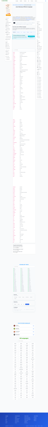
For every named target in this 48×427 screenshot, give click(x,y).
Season (15, 274)
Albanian (14, 52)
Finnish (14, 91)
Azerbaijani (14, 60)
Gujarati (14, 102)
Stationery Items (39, 49)
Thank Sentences (39, 97)
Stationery (15, 286)
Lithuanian (14, 150)
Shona (13, 201)
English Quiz (25, 421)
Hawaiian (14, 106)
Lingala (13, 149)
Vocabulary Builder (17, 419)
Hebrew (14, 107)
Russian (14, 192)
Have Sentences (39, 80)
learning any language (27, 17)
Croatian (14, 79)
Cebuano (15, 350)
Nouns (38, 72)
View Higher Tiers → (31, 37)
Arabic (27, 343)
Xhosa (21, 397)
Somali (13, 208)
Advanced (8, 54)
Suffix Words (39, 64)
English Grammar (8, 32)
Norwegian (14, 169)
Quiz (7, 42)
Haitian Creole (14, 103)
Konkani (14, 138)
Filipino (21, 355)
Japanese (14, 130)
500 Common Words (9, 36)
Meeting (29, 280)
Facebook (35, 417)
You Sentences (39, 96)
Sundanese (14, 212)
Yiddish (14, 239)
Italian (32, 364)
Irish (13, 127)
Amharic (14, 53)
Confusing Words (39, 67)
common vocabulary (18, 17)
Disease (39, 36)
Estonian (14, 87)
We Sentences (39, 93)
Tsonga (14, 224)
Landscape (22, 286)
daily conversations (17, 18)
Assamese (14, 57)
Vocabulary (15, 298)
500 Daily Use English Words (27, 418)
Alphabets (16, 417)
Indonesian (14, 126)
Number (22, 275)
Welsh (15, 397)
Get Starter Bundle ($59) (31, 36)
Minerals (22, 281)
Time (21, 269)
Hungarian (21, 362)
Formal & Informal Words (39, 69)
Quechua (14, 189)
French (32, 355)
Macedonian (14, 154)
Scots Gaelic (14, 196)
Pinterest (35, 420)
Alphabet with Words (9, 22)
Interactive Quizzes (17, 421)
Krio (13, 141)
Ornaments (30, 286)
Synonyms (15, 304)
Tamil (26, 390)
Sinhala (14, 204)
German (14, 98)
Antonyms (19, 304)
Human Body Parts (40, 30)
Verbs (21, 304)
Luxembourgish (14, 153)
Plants (14, 275)
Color (38, 52)
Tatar (13, 219)
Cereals (15, 280)
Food (29, 269)
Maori (15, 376)
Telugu (13, 220)
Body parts (15, 287)
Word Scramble (8, 28)
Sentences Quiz (8, 48)
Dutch (13, 84)
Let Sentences (39, 84)
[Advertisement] (24, 12)
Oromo (13, 172)
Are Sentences (39, 77)
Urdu (13, 231)
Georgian (27, 357)
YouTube (35, 419)
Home (7, 19)
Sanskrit (21, 383)
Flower (29, 274)
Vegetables (39, 24)
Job (21, 268)
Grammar (7, 31)
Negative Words (39, 61)
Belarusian (14, 64)
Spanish (14, 211)
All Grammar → (27, 304)
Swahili (32, 388)
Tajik (13, 216)
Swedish (14, 215)
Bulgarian (21, 348)
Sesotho (14, 200)
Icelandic (14, 122)
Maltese (14, 161)
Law (29, 268)
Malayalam (27, 374)
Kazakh (14, 134)
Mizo (13, 165)
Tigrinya (14, 223)
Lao (13, 145)
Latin (13, 146)
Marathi (21, 376)
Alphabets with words (17, 418)
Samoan (14, 193)
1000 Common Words (8, 34)
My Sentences (39, 87)
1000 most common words (27, 417)
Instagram (35, 418)
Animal (29, 275)
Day (14, 268)
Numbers (39, 37)
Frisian (15, 357)
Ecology (22, 280)
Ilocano (15, 364)
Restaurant (30, 287)
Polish (13, 176)
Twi (13, 228)
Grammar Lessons (17, 420)
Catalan (14, 72)
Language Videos (8, 39)
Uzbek (27, 395)
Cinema (39, 33)
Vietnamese (14, 235)
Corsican (33, 350)
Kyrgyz (27, 369)
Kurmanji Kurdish (15, 142)
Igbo (13, 123)
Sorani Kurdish (15, 388)
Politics (29, 281)
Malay (13, 158)
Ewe (13, 88)
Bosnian (14, 68)
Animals (39, 27)
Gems (14, 269)
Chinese (14, 76)
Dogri (13, 83)
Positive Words (39, 60)
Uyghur (21, 395)
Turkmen (14, 227)
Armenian (14, 56)
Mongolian (33, 376)
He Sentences (39, 81)
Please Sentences (40, 90)
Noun (23, 304)
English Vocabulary (8, 25)
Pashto (13, 173)
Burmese (14, 71)
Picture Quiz (8, 45)
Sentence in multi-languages (27, 419)
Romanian (27, 381)
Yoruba (32, 397)
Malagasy (14, 157)
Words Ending (8, 59)
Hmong (14, 119)
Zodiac (22, 274)
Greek (13, 99)
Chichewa (14, 75)
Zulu (13, 242)
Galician (14, 95)
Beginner (7, 51)
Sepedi (13, 197)
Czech (13, 80)
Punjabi (14, 188)
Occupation (22, 287)
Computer (15, 281)
